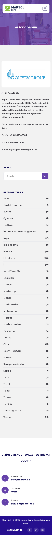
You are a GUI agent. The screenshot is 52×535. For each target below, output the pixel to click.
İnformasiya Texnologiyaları (19, 231)
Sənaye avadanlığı (13, 364)
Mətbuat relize (12, 324)
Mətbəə (7, 317)
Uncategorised (12, 410)
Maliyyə (7, 284)
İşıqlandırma (10, 244)
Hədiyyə (8, 225)
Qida (6, 344)
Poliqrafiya (9, 331)
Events (7, 211)
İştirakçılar (9, 258)
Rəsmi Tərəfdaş (12, 351)
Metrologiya (10, 311)
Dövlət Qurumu (12, 205)
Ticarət (7, 397)
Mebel (7, 298)
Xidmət (7, 417)
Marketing (9, 291)
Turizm (7, 404)
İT (4, 264)
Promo (7, 337)
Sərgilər (7, 370)
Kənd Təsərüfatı (12, 271)
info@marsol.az (20, 479)
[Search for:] (26, 176)
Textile (7, 384)
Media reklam (11, 304)
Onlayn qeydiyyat (37, 455)
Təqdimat (26, 460)
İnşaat (7, 238)
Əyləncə (8, 218)
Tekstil (7, 377)
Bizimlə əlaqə (12, 455)
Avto (6, 198)
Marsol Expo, (26, 520)
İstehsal (7, 251)
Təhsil (6, 390)
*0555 (14, 491)
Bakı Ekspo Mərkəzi (22, 503)
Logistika (8, 278)
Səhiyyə (7, 357)
